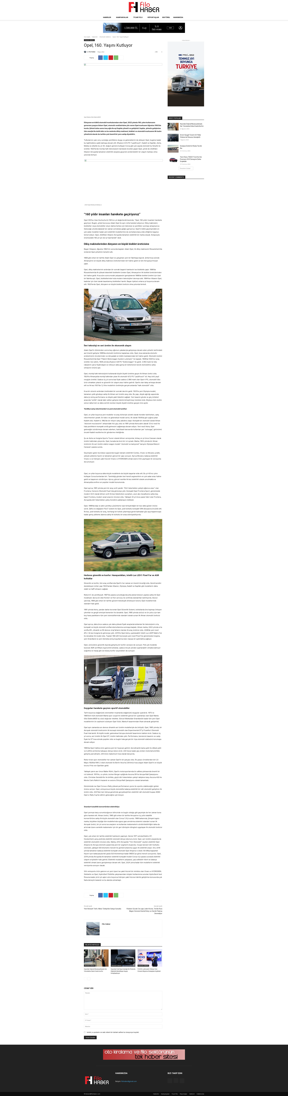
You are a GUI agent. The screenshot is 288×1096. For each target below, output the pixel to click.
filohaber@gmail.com (129, 1081)
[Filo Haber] (144, 7)
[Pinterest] (111, 57)
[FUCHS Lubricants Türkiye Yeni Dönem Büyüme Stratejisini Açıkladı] (150, 958)
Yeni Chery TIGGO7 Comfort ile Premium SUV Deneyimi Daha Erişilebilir (191, 159)
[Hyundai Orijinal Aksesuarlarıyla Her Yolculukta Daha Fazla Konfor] (96, 958)
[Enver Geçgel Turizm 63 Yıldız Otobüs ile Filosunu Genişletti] (173, 138)
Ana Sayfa (87, 37)
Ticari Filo (138, 17)
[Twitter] (105, 57)
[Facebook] (100, 57)
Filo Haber (92, 52)
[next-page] (89, 978)
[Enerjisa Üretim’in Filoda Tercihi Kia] (173, 149)
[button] (201, 17)
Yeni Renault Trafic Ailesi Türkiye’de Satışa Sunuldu (102, 909)
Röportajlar (153, 17)
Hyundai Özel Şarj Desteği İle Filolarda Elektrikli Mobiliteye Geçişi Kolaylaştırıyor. (123, 971)
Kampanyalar (122, 17)
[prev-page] (85, 978)
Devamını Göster (185, 168)
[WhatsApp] (116, 57)
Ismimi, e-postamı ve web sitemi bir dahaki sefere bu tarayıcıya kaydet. (113, 1032)
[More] (121, 57)
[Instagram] (176, 1080)
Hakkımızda (178, 17)
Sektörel (166, 17)
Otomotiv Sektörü (105, 37)
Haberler (107, 17)
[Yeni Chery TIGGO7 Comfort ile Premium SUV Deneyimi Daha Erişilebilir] (173, 160)
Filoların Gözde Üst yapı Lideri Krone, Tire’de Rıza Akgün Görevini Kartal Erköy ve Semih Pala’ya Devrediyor (144, 911)
